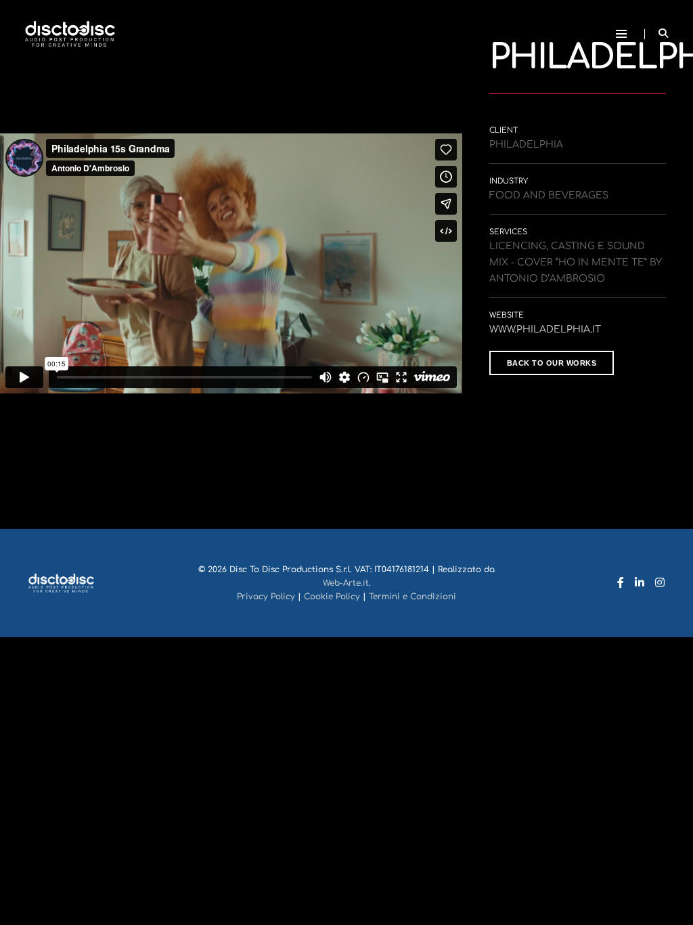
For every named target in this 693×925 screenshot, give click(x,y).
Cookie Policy (332, 596)
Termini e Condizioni (412, 596)
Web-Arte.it (346, 583)
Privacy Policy (266, 596)
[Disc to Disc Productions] (70, 33)
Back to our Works (552, 363)
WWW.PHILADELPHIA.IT (545, 329)
